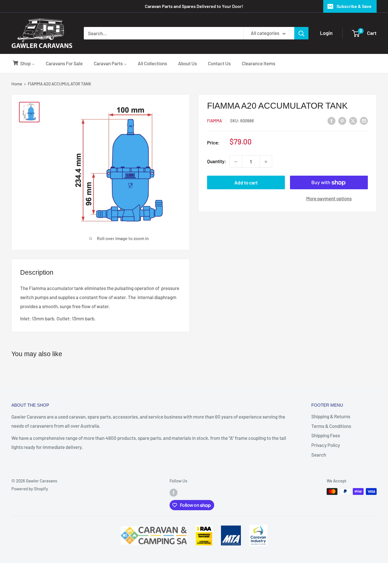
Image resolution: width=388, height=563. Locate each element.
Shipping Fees (325, 435)
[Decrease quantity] (236, 162)
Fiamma (214, 120)
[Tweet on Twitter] (353, 120)
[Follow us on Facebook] (174, 492)
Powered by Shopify (29, 488)
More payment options (329, 198)
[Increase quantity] (266, 162)
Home (16, 83)
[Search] (301, 33)
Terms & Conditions (331, 426)
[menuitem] (23, 63)
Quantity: (216, 161)
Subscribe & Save (354, 6)
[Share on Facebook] (331, 120)
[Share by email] (364, 120)
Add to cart (246, 183)
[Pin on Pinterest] (342, 120)
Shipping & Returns (330, 416)
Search (318, 454)
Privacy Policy (325, 445)
